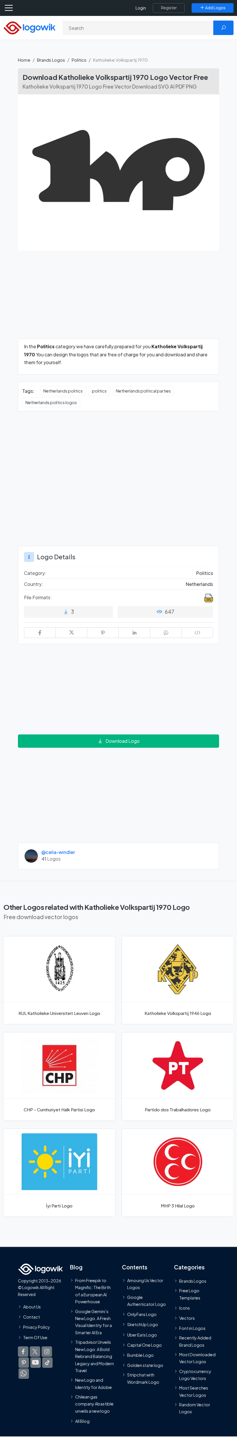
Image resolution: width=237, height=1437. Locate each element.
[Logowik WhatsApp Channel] (23, 1373)
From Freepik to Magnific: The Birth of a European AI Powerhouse (93, 1291)
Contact (31, 1316)
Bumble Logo (140, 1355)
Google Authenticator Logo (146, 1301)
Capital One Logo (144, 1345)
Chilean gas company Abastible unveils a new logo (94, 1404)
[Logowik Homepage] (29, 27)
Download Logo (122, 741)
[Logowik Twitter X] (35, 1351)
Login (141, 8)
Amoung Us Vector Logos (145, 1284)
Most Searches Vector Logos (193, 1391)
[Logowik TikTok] (47, 1362)
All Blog (82, 1421)
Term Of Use (35, 1337)
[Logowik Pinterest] (23, 1362)
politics (99, 390)
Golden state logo (145, 1365)
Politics (79, 60)
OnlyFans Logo (142, 1314)
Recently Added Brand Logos (195, 1341)
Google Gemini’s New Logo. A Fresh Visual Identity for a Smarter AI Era (93, 1322)
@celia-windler (58, 852)
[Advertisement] (118, 298)
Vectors (187, 1318)
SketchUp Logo (142, 1324)
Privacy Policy (36, 1327)
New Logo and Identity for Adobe (93, 1383)
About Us (32, 1306)
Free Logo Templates (189, 1294)
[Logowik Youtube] (35, 1362)
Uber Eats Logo (142, 1334)
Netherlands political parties (143, 390)
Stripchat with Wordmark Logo (143, 1378)
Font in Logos (192, 1328)
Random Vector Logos (194, 1408)
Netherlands (199, 584)
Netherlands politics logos (51, 402)
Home (24, 60)
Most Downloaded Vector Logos (197, 1358)
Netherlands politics (63, 390)
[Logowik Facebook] (23, 1351)
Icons (184, 1307)
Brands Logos (51, 60)
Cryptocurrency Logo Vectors (195, 1375)
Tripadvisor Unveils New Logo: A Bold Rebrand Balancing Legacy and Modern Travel (94, 1356)
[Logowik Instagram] (47, 1351)
